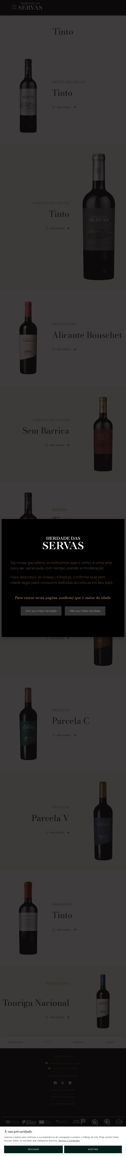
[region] (63, 1141)
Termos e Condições (69, 1140)
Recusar (33, 1149)
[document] (63, 578)
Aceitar (93, 1149)
